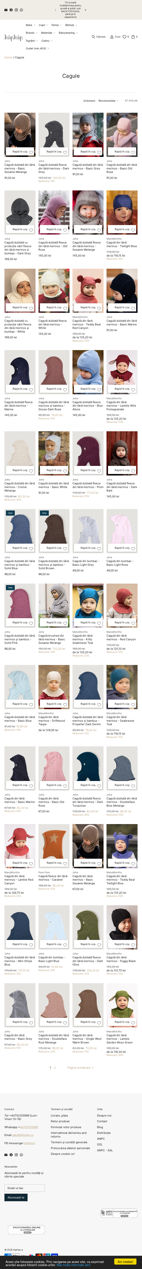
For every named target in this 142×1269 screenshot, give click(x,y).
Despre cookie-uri (63, 1154)
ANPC (101, 1138)
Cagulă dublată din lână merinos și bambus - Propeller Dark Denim (87, 720)
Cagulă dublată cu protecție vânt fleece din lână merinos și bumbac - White (17, 326)
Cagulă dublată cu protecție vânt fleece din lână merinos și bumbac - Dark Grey (17, 248)
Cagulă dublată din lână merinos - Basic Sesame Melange (19, 168)
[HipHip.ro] (13, 36)
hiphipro (29, 1143)
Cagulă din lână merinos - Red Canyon (121, 637)
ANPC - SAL (105, 1150)
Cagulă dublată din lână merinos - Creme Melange (19, 487)
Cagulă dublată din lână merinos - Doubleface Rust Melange (53, 1038)
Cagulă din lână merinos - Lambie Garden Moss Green (119, 1038)
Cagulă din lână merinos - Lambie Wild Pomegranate (121, 405)
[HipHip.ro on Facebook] (11, 10)
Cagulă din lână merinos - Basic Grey (18, 1037)
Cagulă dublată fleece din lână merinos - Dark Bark (121, 487)
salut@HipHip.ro (22, 1135)
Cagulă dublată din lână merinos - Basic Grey (87, 166)
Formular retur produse (66, 1127)
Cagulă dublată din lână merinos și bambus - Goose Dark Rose (53, 405)
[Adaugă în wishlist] (31, 152)
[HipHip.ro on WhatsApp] (21, 10)
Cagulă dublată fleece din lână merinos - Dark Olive (87, 961)
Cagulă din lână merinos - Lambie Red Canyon (18, 879)
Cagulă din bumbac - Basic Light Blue (51, 959)
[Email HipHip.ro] (6, 10)
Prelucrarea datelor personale (70, 1148)
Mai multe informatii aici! (74, 1264)
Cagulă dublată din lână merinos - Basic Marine (121, 322)
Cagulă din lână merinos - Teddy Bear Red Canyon (86, 324)
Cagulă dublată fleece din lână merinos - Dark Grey (53, 168)
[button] (30, 25)
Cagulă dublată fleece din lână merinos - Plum (88, 485)
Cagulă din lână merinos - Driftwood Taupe (51, 720)
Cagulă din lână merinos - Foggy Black (121, 959)
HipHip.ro (18, 1249)
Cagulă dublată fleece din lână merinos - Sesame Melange (86, 246)
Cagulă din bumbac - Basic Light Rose (119, 562)
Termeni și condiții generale (69, 1142)
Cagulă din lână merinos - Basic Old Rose (51, 802)
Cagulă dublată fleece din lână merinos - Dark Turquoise (87, 802)
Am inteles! (125, 1261)
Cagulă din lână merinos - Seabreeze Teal (120, 720)
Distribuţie (104, 1133)
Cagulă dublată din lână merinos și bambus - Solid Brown (53, 564)
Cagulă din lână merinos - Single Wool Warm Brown (87, 1038)
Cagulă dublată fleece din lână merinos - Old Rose (52, 246)
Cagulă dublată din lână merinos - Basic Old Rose (121, 168)
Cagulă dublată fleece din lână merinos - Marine (18, 405)
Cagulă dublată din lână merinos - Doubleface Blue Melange (121, 802)
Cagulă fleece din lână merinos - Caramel (52, 878)
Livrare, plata (59, 1115)
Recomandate (107, 100)
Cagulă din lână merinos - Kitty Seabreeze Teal (82, 639)
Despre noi (104, 1115)
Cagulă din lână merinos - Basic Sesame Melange (83, 879)
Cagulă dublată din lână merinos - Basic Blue (19, 718)
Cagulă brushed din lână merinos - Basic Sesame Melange (51, 639)
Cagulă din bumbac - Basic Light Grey (85, 562)
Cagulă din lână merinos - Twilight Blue (121, 244)
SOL (99, 1144)
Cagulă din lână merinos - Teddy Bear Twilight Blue (120, 879)
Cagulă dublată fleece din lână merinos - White (52, 324)
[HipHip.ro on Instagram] (16, 10)
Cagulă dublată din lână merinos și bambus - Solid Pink (19, 639)
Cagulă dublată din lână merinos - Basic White (53, 485)
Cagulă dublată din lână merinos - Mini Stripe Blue (19, 961)
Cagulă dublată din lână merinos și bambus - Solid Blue (19, 564)
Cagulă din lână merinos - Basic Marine (19, 800)
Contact (102, 1121)
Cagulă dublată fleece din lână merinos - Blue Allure (87, 405)
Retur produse (60, 1121)
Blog (100, 1127)
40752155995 (29, 1127)
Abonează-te (16, 1197)
